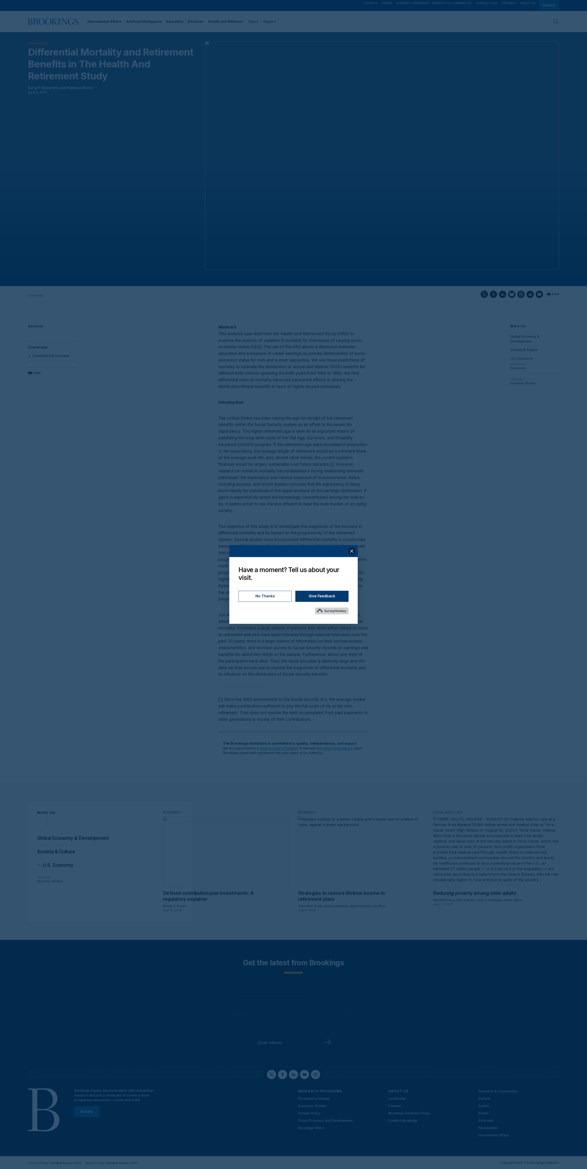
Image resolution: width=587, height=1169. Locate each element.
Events (387, 3)
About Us (527, 3)
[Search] (556, 21)
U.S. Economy (521, 358)
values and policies (337, 748)
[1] (332, 464)
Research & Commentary (452, 3)
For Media (509, 3)
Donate (549, 5)
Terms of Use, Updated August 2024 (111, 1163)
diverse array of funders (279, 748)
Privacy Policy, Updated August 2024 (54, 1163)
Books (483, 1113)
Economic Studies (523, 383)
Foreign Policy (309, 1113)
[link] (58, 865)
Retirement (518, 368)
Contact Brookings (403, 1120)
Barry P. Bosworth (43, 88)
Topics (253, 21)
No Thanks (265, 596)
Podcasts (485, 1120)
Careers (394, 1106)
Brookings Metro (311, 1128)
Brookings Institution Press (409, 1113)
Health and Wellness (225, 21)
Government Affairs (493, 1135)
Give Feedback (322, 596)
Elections (196, 21)
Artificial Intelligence (144, 21)
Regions (269, 21)
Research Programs (412, 3)
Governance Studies (314, 1098)
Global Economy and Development (325, 1120)
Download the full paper (51, 355)
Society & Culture (524, 350)
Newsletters (486, 3)
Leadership (397, 1098)
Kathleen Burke (80, 88)
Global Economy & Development (524, 338)
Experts (371, 3)
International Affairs (105, 21)
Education (174, 21)
